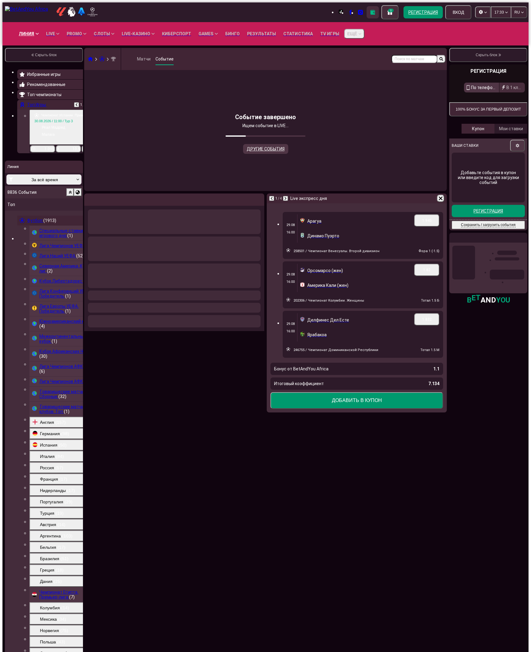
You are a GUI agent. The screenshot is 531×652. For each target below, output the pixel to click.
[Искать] (441, 59)
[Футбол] (102, 59)
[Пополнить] (373, 12)
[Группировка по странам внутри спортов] (78, 192)
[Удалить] (440, 198)
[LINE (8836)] (90, 59)
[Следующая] (285, 198)
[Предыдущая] (76, 104)
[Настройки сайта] (482, 12)
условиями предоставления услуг (480, 150)
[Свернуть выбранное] (70, 192)
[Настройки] (517, 205)
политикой (515, 150)
